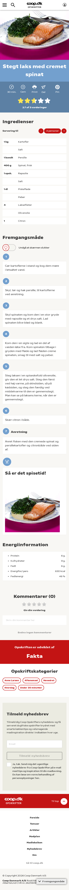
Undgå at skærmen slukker (34, 247)
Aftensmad (31, 680)
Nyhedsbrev (34, 848)
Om (34, 855)
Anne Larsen (12, 680)
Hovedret (48, 680)
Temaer (34, 823)
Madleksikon (34, 842)
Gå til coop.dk (34, 863)
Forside (34, 817)
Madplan (34, 836)
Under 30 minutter (31, 687)
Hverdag (9, 687)
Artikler (35, 830)
